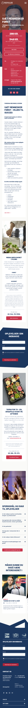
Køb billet (14, 49)
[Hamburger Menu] (25, 2)
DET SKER (5, 703)
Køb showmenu (14, 318)
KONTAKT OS (7, 671)
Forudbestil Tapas (14, 457)
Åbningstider (6, 687)
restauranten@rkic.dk (15, 438)
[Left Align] (24, 699)
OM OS (5, 699)
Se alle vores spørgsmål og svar (12, 550)
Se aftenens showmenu (14, 54)
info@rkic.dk (22, 677)
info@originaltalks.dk (16, 81)
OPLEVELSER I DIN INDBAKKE (12, 642)
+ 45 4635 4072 (20, 675)
